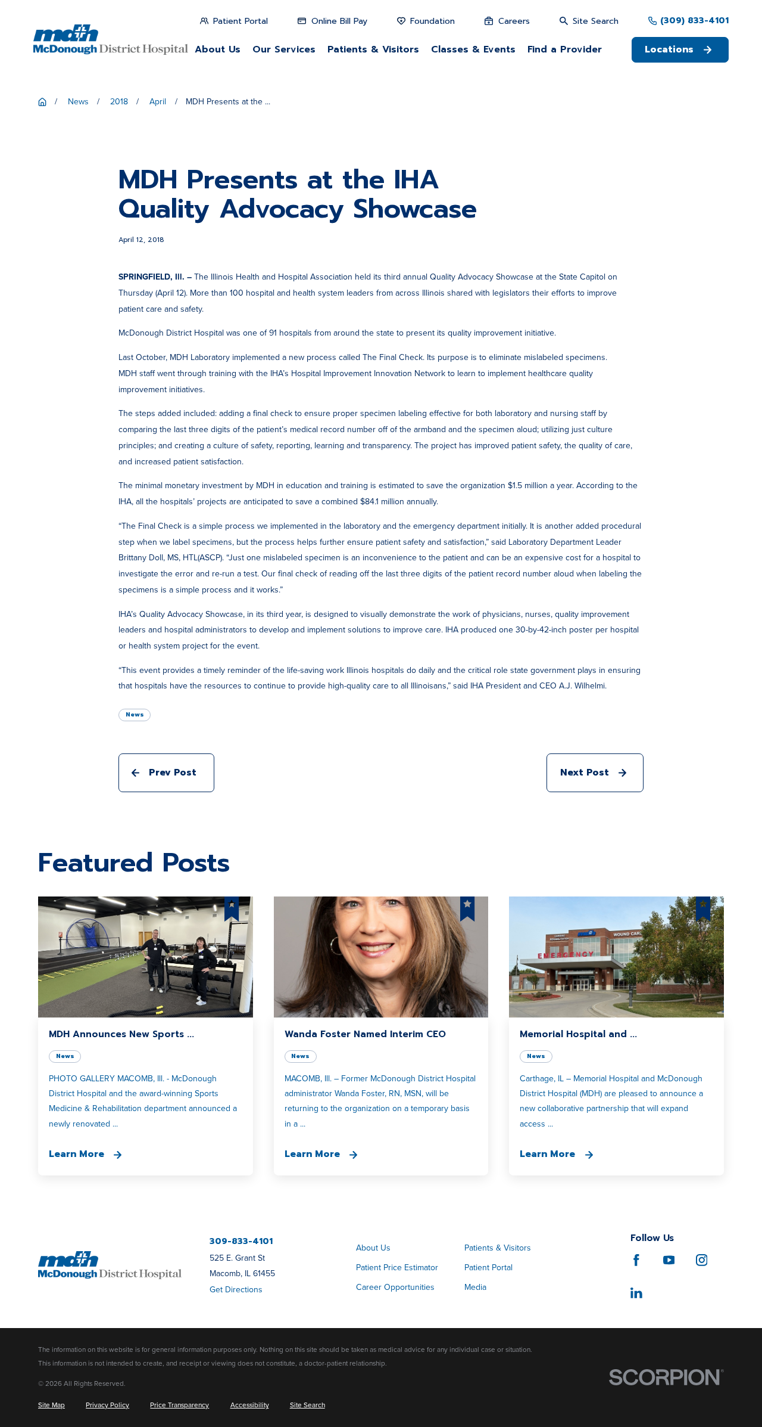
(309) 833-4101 (694, 21)
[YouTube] (669, 1260)
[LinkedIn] (636, 1293)
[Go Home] (42, 102)
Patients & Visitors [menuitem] (373, 49)
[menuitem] (51, 1405)
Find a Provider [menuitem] (564, 49)
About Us (373, 1248)
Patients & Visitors (497, 1248)
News (135, 714)
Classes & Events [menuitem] (473, 49)
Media (475, 1287)
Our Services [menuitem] (284, 49)
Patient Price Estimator (397, 1267)
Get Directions (236, 1289)
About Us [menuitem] (218, 49)
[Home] (110, 39)
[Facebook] (636, 1260)
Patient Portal (488, 1267)
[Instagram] (702, 1260)
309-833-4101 (241, 1241)
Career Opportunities (395, 1287)
